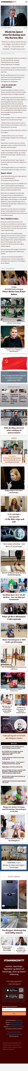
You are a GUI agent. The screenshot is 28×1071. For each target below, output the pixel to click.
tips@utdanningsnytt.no (16, 1022)
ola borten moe (10, 268)
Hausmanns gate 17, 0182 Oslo (16, 1026)
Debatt (14, 438)
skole (3, 268)
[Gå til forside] (8, 2)
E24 (19, 75)
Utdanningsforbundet (16, 1024)
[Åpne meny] (26, 2)
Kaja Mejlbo (19, 1020)
